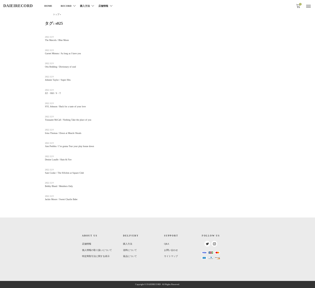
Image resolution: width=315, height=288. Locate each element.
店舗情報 (86, 244)
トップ (56, 14)
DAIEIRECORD (18, 6)
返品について (130, 256)
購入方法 (127, 244)
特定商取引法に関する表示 (96, 256)
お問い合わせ (171, 250)
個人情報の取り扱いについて (97, 250)
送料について (130, 250)
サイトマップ (171, 256)
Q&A (166, 244)
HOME (48, 6)
